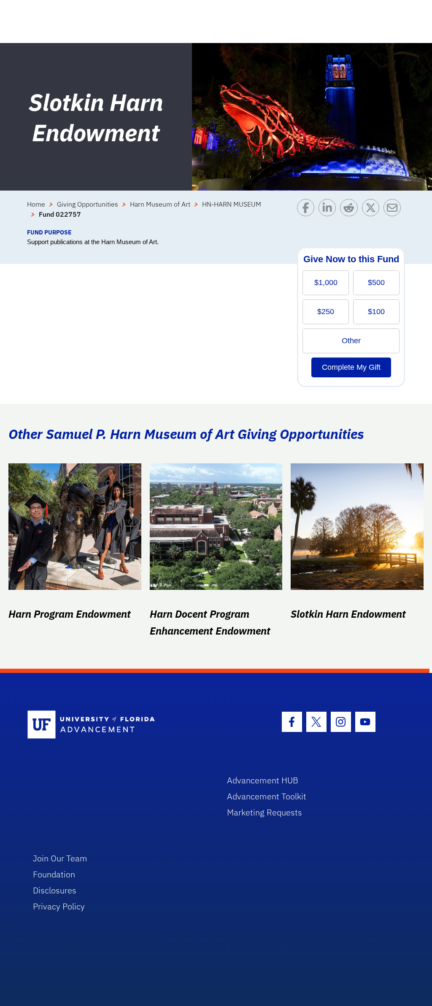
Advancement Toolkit (266, 796)
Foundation (54, 874)
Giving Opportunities (87, 204)
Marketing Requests (264, 812)
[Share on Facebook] (308, 213)
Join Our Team (60, 858)
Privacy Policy (59, 906)
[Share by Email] (394, 213)
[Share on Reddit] (351, 213)
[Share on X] (372, 213)
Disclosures (54, 890)
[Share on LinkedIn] (329, 213)
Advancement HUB (262, 780)
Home (36, 204)
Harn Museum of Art (160, 204)
